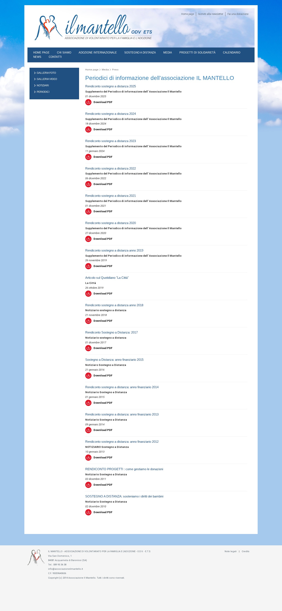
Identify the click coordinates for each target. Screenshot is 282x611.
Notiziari (43, 85)
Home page (187, 14)
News (37, 56)
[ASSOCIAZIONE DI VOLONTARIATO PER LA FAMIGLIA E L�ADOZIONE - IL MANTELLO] (61, 44)
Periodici (43, 91)
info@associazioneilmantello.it (65, 569)
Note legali (231, 551)
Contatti (55, 56)
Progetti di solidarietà (197, 52)
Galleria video (47, 79)
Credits (245, 551)
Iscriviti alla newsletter (210, 14)
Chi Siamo (64, 52)
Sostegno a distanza (140, 52)
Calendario (231, 52)
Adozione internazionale (98, 52)
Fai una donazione (237, 14)
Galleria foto (46, 72)
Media (167, 52)
